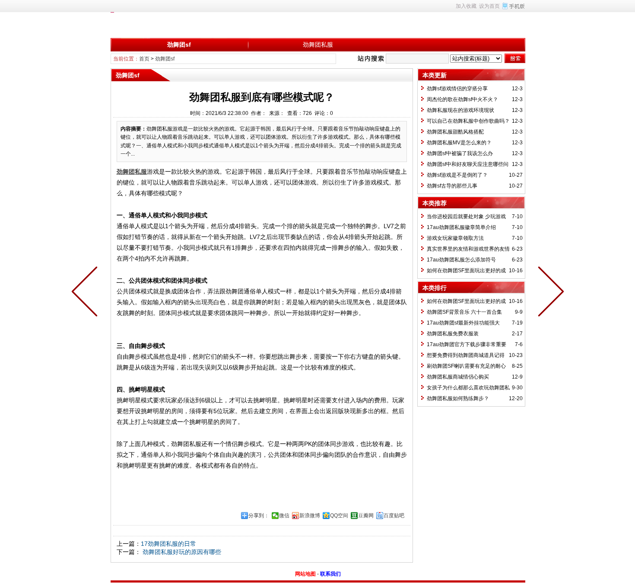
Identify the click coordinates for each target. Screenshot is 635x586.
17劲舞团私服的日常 (168, 543)
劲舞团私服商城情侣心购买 (458, 377)
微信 (284, 516)
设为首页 (489, 6)
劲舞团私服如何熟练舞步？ (458, 398)
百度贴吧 (394, 516)
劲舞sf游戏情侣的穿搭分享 (457, 89)
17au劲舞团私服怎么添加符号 (461, 260)
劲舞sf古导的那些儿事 (452, 186)
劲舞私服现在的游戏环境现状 (460, 110)
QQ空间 (339, 516)
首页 (144, 59)
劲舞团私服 (318, 44)
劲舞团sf (179, 44)
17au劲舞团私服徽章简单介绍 (461, 227)
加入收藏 (466, 6)
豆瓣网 (366, 516)
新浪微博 (309, 516)
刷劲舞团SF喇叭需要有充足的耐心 (466, 366)
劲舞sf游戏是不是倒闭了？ (457, 175)
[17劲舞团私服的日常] (549, 293)
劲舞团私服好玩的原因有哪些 (181, 551)
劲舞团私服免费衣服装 (453, 334)
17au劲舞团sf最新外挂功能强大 (463, 323)
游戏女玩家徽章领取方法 (455, 238)
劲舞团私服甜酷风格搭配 (455, 132)
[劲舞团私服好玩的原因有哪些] (86, 293)
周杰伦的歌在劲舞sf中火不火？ (462, 99)
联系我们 (330, 574)
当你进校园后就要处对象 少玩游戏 (466, 216)
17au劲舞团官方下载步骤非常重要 (466, 344)
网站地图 (305, 574)
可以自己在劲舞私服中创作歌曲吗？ (468, 121)
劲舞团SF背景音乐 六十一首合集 (464, 312)
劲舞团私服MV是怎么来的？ (459, 143)
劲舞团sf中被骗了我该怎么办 (460, 153)
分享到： (258, 516)
